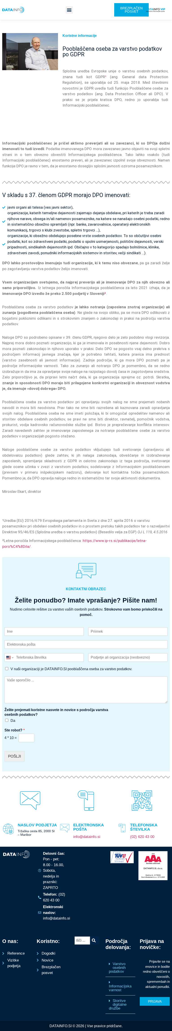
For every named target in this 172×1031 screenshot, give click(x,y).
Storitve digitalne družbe (118, 1004)
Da (13, 720)
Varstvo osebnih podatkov (117, 968)
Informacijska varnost (120, 988)
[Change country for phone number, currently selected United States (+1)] (9, 657)
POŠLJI (14, 756)
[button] (69, 10)
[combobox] (82, 941)
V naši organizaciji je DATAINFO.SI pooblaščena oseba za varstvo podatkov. (71, 669)
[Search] (94, 941)
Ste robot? (14, 730)
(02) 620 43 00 (142, 837)
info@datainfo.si (86, 837)
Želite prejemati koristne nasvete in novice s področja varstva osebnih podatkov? (56, 712)
